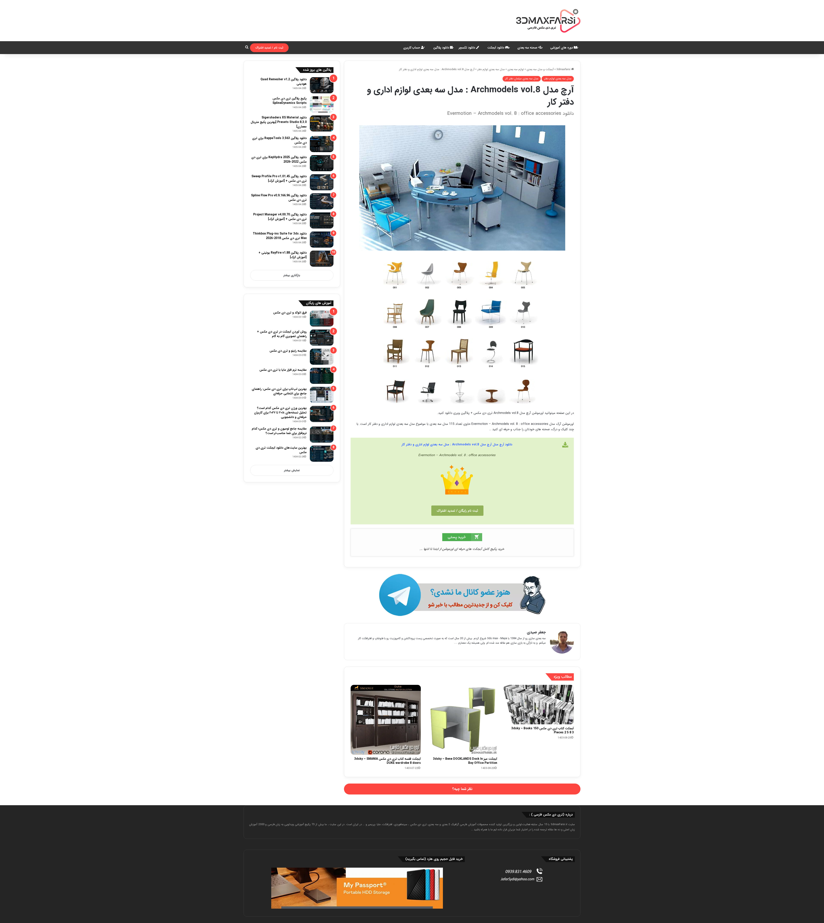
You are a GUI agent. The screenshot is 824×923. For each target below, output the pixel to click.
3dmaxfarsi (563, 69)
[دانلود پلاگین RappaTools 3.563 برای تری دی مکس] (321, 144)
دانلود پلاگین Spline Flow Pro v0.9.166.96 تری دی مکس (279, 197)
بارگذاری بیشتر (291, 275)
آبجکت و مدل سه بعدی (540, 69)
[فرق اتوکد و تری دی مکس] (321, 318)
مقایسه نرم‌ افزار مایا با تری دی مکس (283, 370)
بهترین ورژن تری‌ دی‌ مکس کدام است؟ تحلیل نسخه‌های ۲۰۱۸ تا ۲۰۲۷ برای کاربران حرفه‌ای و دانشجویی (280, 412)
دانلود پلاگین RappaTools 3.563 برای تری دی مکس (279, 140)
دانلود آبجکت (496, 47)
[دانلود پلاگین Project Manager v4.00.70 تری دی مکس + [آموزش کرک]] (321, 220)
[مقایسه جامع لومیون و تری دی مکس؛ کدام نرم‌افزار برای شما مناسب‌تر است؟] (321, 435)
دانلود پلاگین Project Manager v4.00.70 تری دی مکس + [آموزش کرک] (280, 216)
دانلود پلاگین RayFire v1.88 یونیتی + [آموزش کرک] (283, 255)
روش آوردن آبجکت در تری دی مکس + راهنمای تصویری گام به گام (282, 334)
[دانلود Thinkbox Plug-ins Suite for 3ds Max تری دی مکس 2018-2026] (321, 240)
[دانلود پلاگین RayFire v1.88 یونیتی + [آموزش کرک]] (321, 259)
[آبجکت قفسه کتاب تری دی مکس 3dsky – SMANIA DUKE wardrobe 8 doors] (386, 720)
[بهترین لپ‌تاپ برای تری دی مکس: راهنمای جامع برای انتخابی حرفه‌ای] (321, 395)
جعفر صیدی (536, 632)
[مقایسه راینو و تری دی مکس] (321, 357)
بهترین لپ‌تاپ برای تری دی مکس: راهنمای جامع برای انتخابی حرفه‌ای (279, 391)
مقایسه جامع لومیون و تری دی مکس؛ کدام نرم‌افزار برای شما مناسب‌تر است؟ (279, 431)
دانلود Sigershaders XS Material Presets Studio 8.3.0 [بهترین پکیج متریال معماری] (279, 122)
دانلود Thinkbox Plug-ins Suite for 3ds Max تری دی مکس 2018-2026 (280, 236)
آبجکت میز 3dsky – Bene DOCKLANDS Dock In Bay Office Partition (465, 761)
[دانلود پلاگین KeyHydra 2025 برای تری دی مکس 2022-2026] (321, 163)
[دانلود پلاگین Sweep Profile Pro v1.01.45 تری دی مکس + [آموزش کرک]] (321, 182)
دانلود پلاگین (441, 47)
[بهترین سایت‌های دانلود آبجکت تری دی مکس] (321, 454)
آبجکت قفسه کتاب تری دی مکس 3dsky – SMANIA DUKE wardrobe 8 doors (387, 761)
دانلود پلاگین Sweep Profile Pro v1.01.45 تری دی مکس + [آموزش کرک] (279, 178)
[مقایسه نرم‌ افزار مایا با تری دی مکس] (321, 376)
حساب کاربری (412, 47)
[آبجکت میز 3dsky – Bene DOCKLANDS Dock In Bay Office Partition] (462, 720)
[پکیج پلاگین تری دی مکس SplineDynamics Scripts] (321, 104)
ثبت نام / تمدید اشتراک (269, 47)
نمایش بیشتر (292, 470)
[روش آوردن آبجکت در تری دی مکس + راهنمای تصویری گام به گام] (321, 338)
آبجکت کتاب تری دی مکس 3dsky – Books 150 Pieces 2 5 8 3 (542, 730)
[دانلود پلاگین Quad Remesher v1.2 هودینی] (321, 85)
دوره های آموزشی (562, 47)
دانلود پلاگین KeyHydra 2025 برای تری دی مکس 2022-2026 (279, 159)
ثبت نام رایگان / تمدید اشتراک (457, 510)
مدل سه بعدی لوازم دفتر (491, 69)
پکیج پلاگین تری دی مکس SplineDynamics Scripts (290, 100)
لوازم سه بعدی (515, 69)
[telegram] (462, 595)
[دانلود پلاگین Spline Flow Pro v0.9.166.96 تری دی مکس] (321, 201)
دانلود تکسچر (467, 47)
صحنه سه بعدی (527, 47)
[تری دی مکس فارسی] (548, 21)
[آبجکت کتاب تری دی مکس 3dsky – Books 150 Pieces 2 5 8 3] (539, 704)
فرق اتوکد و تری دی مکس (290, 312)
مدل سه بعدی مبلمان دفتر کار (521, 78)
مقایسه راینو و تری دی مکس (288, 350)
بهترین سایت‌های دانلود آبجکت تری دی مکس (281, 450)
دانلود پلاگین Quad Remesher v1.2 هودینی (284, 81)
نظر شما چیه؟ (462, 789)
